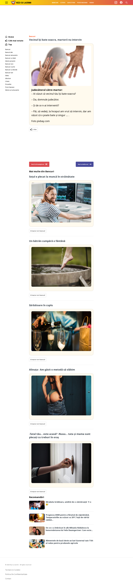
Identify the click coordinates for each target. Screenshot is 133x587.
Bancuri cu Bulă (10, 58)
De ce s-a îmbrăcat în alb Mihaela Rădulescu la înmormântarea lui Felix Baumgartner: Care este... (69, 528)
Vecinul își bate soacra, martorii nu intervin (55, 39)
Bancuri (55, 3)
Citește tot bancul (37, 231)
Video (91, 3)
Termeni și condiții (12, 570)
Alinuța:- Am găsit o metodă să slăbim (52, 369)
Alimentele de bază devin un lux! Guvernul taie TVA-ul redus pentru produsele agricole (70, 541)
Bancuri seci (9, 64)
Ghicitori (71, 3)
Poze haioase (82, 3)
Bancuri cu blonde (11, 70)
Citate (62, 3)
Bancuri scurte (10, 67)
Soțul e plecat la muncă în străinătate (52, 176)
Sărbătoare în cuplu (41, 305)
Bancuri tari (9, 73)
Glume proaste (10, 61)
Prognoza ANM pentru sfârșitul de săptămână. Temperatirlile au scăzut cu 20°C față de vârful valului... (67, 517)
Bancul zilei (9, 52)
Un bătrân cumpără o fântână (47, 241)
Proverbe (8, 84)
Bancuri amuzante (11, 55)
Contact (8, 578)
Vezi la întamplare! (37, 164)
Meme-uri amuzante (12, 90)
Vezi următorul (83, 164)
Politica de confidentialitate (16, 574)
